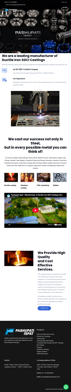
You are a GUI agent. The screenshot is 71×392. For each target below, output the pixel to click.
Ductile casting (10, 185)
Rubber (56, 185)
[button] (66, 387)
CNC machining (43, 185)
